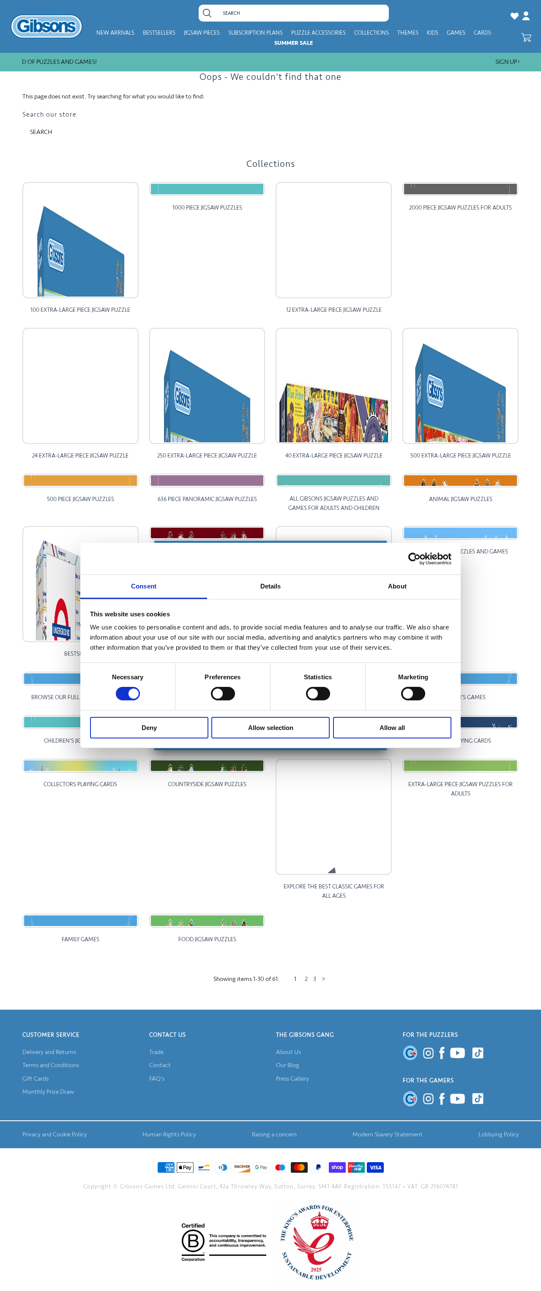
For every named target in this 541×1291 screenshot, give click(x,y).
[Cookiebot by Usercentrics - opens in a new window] (414, 558)
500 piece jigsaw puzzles (80, 499)
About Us (288, 1052)
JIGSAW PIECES (202, 32)
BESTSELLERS (159, 32)
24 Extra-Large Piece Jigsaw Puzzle (80, 455)
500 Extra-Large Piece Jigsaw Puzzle (460, 455)
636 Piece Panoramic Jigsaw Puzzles (207, 499)
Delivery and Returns (49, 1052)
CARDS (482, 32)
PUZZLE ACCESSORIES (318, 32)
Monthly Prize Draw (48, 1092)
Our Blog (287, 1065)
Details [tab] (270, 586)
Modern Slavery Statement (387, 1134)
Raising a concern (274, 1134)
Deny (149, 727)
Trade (156, 1052)
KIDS (432, 32)
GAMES (456, 32)
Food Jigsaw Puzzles (207, 939)
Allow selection (270, 727)
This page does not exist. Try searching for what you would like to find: (113, 97)
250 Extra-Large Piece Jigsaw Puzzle (207, 455)
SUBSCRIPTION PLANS (255, 32)
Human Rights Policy (169, 1134)
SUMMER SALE (293, 42)
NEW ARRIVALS (115, 32)
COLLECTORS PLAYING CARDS (80, 784)
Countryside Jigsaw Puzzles (207, 784)
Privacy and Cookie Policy (54, 1134)
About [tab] (397, 586)
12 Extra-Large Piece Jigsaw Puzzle (334, 309)
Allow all (392, 727)
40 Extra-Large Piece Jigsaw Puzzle (334, 455)
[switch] (223, 693)
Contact (160, 1065)
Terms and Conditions (50, 1065)
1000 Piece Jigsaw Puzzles (207, 207)
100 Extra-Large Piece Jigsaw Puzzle (80, 309)
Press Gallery (292, 1079)
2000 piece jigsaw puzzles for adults (460, 207)
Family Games (80, 939)
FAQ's (156, 1079)
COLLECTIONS (371, 32)
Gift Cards (35, 1079)
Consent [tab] (143, 586)
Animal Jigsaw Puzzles (460, 499)
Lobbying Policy (498, 1134)
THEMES (407, 32)
